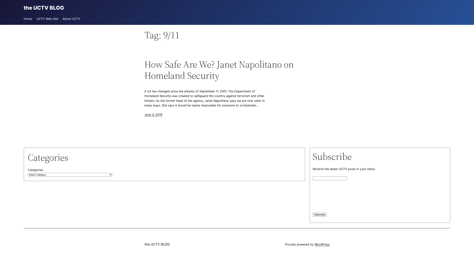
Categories (35, 170)
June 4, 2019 (153, 114)
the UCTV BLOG (157, 244)
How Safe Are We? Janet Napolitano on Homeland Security (219, 70)
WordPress (322, 244)
